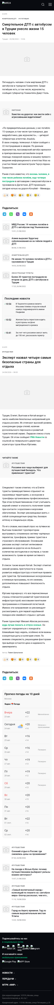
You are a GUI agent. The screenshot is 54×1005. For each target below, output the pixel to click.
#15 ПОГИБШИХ (24, 18)
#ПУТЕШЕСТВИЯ (7, 352)
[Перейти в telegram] (4, 214)
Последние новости (17, 298)
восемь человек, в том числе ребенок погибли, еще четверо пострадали (25, 178)
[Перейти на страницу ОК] (14, 947)
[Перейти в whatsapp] (11, 214)
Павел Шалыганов (15, 653)
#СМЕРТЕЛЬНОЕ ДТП (9, 18)
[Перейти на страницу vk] (4, 947)
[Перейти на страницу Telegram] (35, 947)
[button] (4, 214)
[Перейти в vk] (24, 214)
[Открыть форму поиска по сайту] (43, 4)
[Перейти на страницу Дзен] (25, 947)
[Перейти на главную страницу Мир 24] (6, 4)
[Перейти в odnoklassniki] (31, 214)
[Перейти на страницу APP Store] (24, 963)
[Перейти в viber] (18, 214)
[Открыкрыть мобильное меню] (50, 4)
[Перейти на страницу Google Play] (9, 963)
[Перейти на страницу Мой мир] (20, 947)
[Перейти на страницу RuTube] (30, 947)
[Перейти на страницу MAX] (9, 947)
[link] (16, 110)
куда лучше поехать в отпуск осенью (21, 625)
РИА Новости (37, 437)
